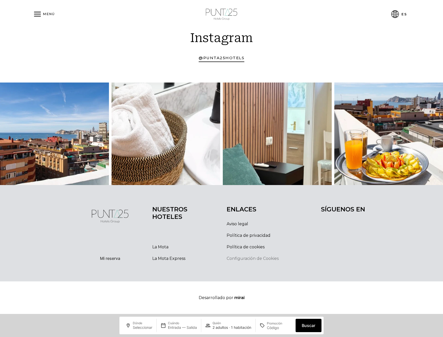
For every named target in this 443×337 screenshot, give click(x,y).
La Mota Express (168, 258)
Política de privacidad (248, 235)
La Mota (160, 246)
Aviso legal (237, 223)
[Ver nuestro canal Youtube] (359, 257)
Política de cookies (246, 246)
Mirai (239, 297)
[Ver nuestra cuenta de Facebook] (348, 257)
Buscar (308, 325)
